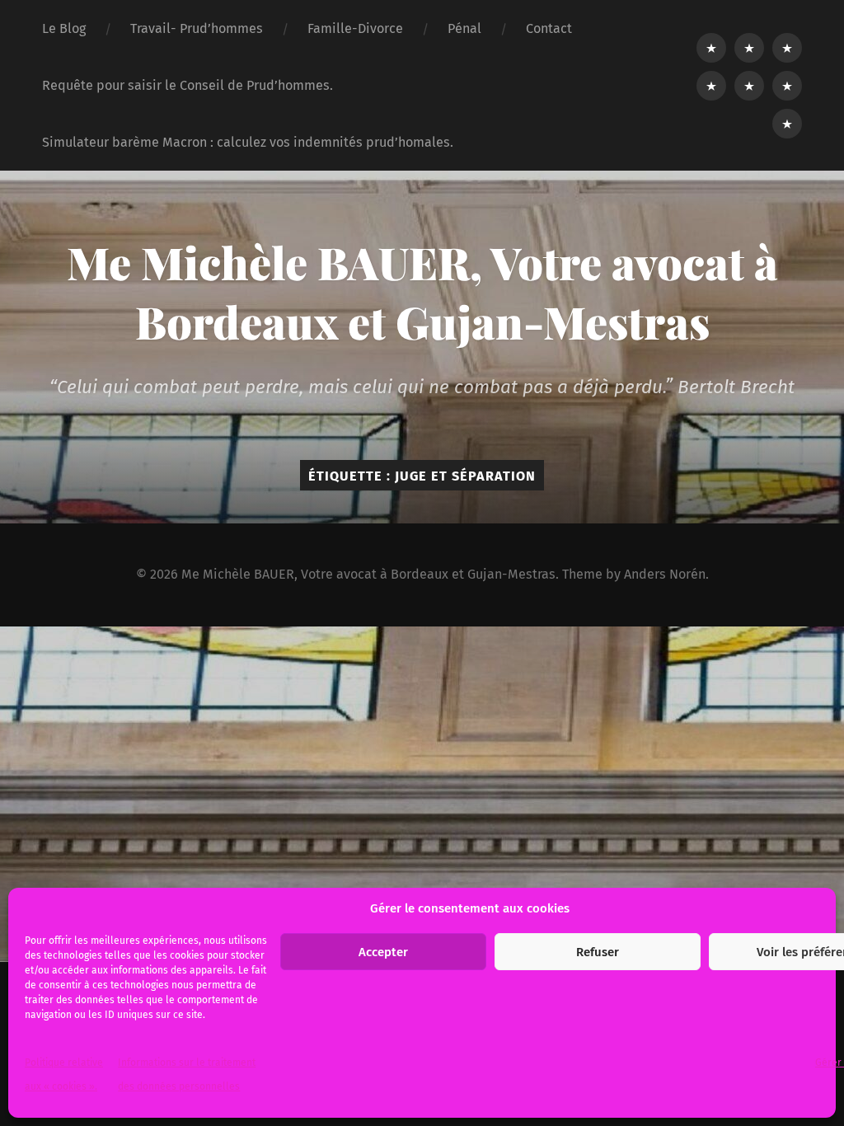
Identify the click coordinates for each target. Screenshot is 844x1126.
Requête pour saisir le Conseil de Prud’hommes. (187, 85)
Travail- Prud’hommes (196, 28)
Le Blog (64, 28)
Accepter (383, 952)
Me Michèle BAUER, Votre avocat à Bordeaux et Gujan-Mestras (422, 291)
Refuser (597, 952)
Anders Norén (665, 574)
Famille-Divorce (355, 28)
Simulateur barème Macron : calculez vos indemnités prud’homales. (247, 142)
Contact (549, 28)
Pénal (464, 28)
